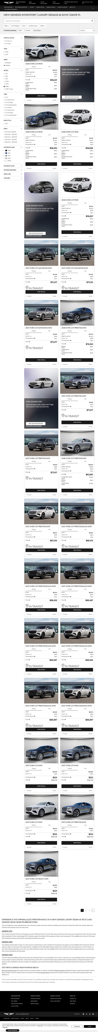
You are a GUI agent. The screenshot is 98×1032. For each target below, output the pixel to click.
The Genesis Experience (10, 9)
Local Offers (14, 1006)
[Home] (9, 3)
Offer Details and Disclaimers (70, 99)
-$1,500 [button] (91, 477)
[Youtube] (93, 1014)
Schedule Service (62, 7)
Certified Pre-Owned (17, 1003)
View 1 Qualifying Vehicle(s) (36, 424)
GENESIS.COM (7, 1018)
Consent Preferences (12, 1030)
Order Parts (34, 1001)
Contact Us (73, 998)
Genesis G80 (7, 942)
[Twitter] (86, 1014)
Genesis (28, 30)
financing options (60, 970)
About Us (72, 7)
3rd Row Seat (33, 26)
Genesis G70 (7, 931)
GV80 (20, 30)
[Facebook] (83, 1014)
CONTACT (22, 1018)
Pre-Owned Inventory (21, 7)
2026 (6, 26)
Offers (32, 7)
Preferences (77, 1026)
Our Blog (72, 1003)
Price (27, 80)
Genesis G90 (7, 955)
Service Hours (35, 1003)
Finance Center (50, 7)
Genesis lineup (44, 972)
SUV (24, 26)
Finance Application (55, 998)
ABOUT (27, 1018)
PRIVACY (32, 1018)
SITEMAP (37, 1018)
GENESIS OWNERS (15, 1018)
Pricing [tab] (34, 66)
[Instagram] (90, 1014)
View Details (41, 96)
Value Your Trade (55, 1001)
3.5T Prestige (15, 26)
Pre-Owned (14, 1001)
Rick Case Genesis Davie (9, 970)
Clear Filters (37, 30)
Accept (89, 1026)
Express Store (40, 7)
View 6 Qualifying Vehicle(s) (72, 97)
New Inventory (8, 7)
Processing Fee (29, 76)
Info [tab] (49, 66)
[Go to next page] (92, 910)
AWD (43, 26)
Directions (73, 1001)
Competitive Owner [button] (30, 89)
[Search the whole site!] (93, 8)
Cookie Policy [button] (40, 1025)
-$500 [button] (55, 82)
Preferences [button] (5, 1027)
